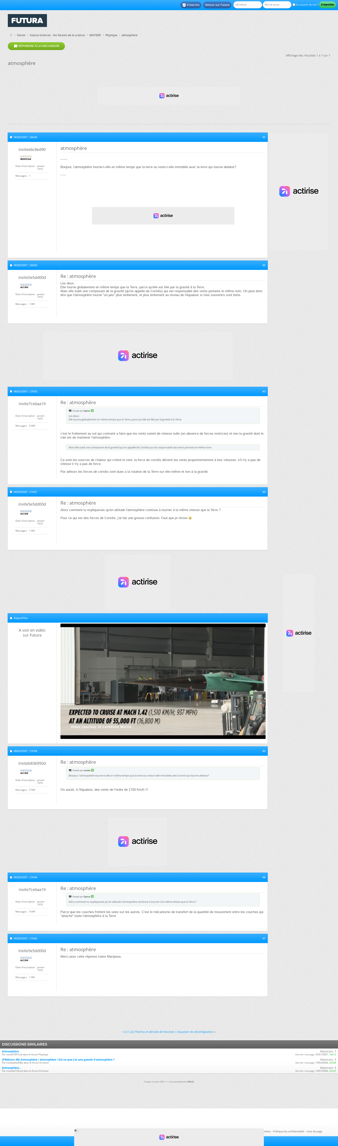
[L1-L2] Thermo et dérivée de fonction (149, 1032)
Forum (21, 35)
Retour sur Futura (217, 5)
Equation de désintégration (195, 1032)
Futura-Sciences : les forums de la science (57, 35)
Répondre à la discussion (36, 46)
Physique (111, 35)
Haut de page (314, 1131)
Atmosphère (10, 1051)
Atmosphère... (11, 1068)
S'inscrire (190, 5)
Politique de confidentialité (288, 1131)
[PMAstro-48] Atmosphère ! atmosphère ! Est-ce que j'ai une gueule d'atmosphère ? (58, 1059)
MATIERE (95, 35)
